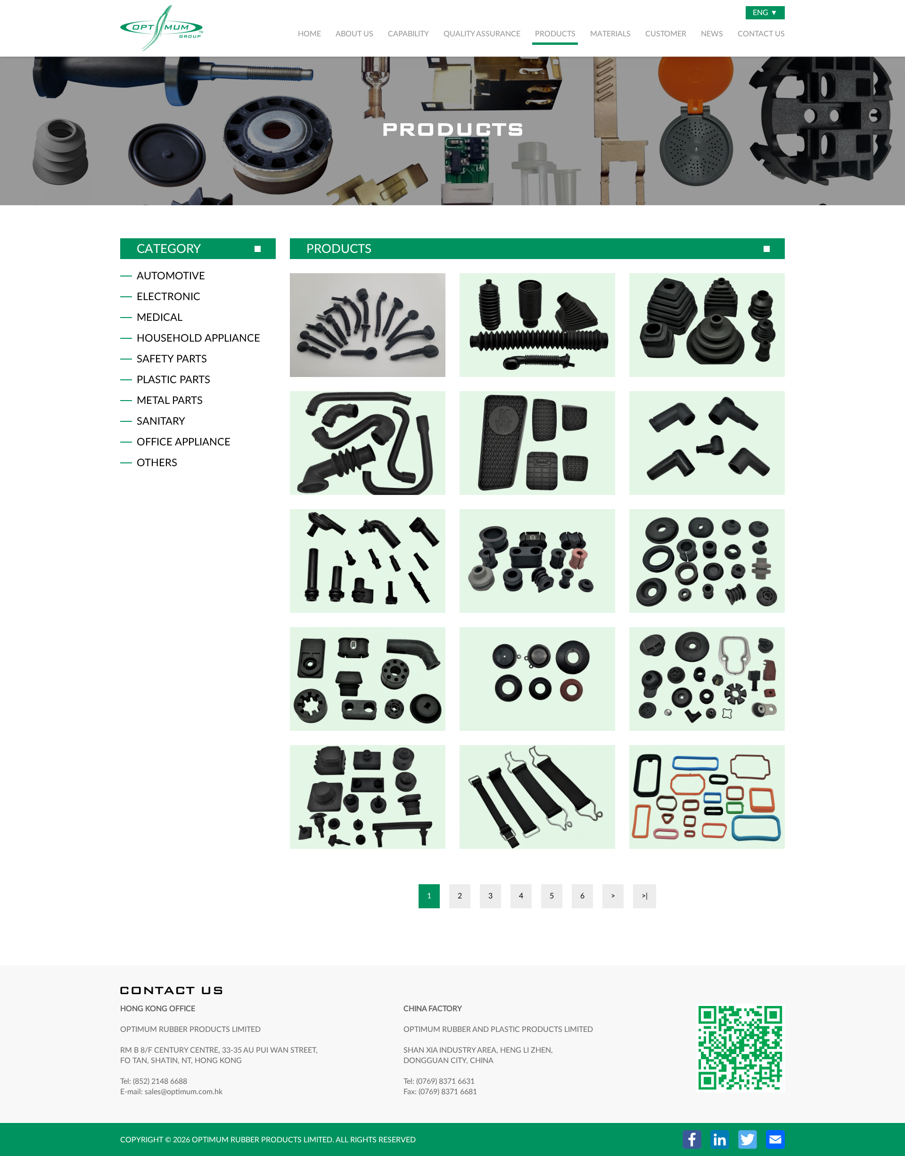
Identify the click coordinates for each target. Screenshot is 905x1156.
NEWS (712, 34)
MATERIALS (610, 34)
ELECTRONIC (168, 297)
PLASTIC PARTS (173, 380)
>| (645, 896)
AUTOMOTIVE (171, 276)
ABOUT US (354, 34)
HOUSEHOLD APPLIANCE (198, 338)
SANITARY (161, 421)
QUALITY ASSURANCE (482, 34)
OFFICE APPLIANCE (183, 442)
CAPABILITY (408, 34)
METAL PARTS (170, 400)
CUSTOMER (665, 34)
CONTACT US (761, 34)
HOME (309, 34)
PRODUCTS (555, 34)
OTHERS (157, 463)
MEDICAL (159, 317)
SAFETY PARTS (172, 359)
